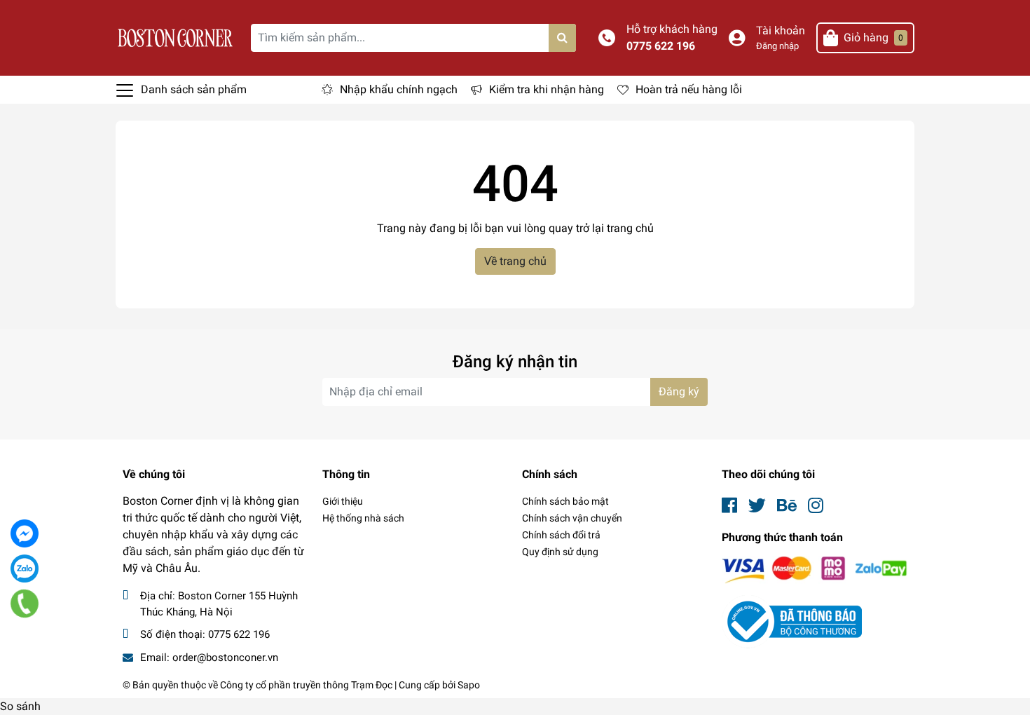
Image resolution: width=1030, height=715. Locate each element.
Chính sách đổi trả (561, 534)
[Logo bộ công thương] (792, 621)
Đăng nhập (777, 46)
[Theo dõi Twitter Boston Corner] (757, 506)
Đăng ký (679, 391)
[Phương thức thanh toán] (814, 569)
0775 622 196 (660, 46)
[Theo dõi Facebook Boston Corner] (729, 506)
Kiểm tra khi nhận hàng (546, 89)
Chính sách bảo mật (565, 501)
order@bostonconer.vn (225, 657)
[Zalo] (25, 568)
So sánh (20, 706)
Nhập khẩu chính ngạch (399, 89)
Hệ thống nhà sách (363, 518)
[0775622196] (25, 604)
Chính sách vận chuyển (572, 518)
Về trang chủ (515, 261)
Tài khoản (780, 30)
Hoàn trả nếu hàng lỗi (689, 89)
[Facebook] (25, 533)
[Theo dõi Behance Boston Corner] (787, 506)
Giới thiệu (342, 501)
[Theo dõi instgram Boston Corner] (815, 506)
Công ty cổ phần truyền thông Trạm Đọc (306, 684)
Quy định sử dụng (560, 551)
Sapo (469, 684)
